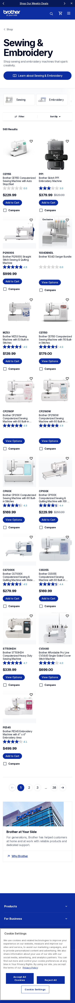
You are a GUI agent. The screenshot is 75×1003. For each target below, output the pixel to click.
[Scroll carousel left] (3, 3)
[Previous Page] (12, 787)
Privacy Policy (30, 967)
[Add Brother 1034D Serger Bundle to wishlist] (67, 220)
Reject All (51, 980)
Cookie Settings (35, 989)
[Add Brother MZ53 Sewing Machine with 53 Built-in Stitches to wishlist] (31, 299)
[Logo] (11, 13)
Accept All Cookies (19, 978)
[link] (34, 3)
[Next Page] (62, 787)
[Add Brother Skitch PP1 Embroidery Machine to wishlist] (67, 141)
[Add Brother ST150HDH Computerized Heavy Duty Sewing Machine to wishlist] (31, 615)
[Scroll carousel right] (64, 3)
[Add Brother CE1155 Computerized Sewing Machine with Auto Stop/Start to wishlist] (31, 141)
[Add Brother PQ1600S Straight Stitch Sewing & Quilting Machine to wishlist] (31, 220)
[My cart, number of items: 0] (60, 13)
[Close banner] (71, 3)
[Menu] (69, 13)
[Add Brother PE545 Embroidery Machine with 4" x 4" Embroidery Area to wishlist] (31, 694)
